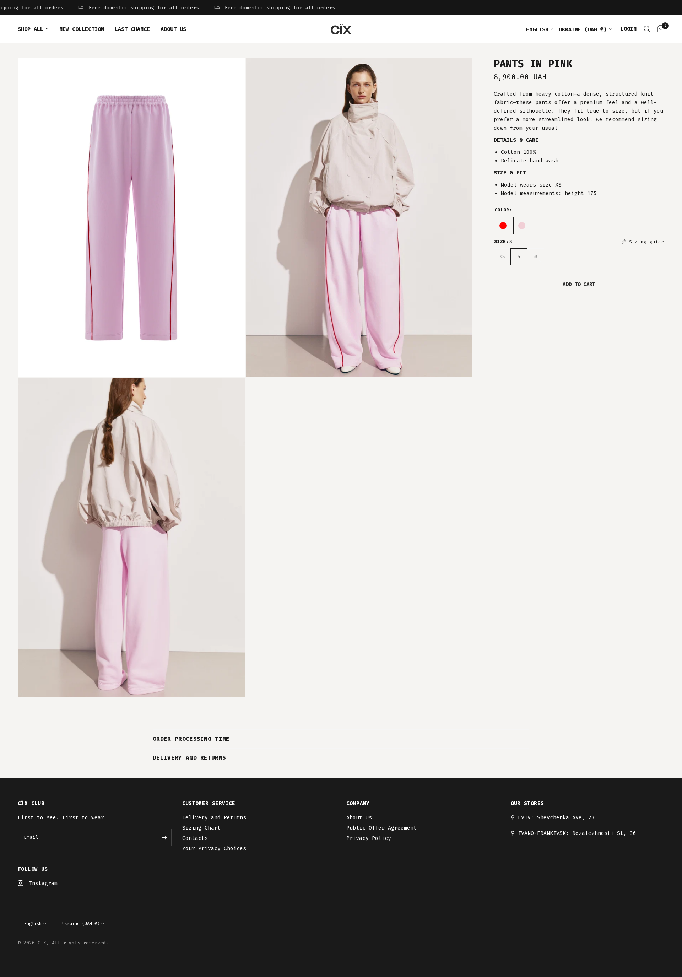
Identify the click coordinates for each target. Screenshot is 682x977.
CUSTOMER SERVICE (209, 803)
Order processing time (191, 738)
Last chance (132, 29)
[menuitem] (36, 29)
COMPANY (358, 803)
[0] (659, 29)
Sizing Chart (201, 828)
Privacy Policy (368, 838)
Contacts (195, 838)
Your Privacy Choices (214, 848)
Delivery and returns (189, 757)
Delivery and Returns (214, 817)
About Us (173, 29)
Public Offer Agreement (381, 828)
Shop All (30, 29)
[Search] (647, 29)
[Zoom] (230, 73)
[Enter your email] (164, 837)
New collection (81, 29)
